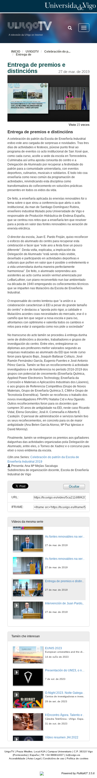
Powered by (78, 773)
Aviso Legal (34, 758)
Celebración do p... (57, 51)
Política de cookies (77, 758)
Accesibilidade (17, 758)
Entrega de (23, 54)
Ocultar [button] (74, 486)
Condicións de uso (53, 758)
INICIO (15, 51)
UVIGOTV (32, 51)
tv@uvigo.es (73, 755)
